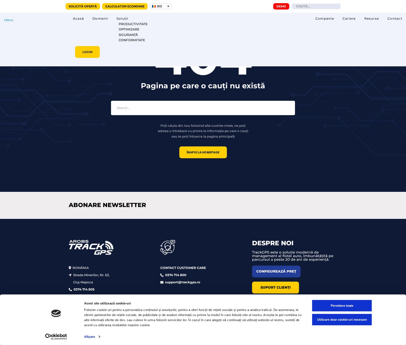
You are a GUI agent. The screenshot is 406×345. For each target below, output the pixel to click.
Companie (324, 18)
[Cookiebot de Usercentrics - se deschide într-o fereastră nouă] (56, 337)
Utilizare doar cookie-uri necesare (342, 319)
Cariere (349, 18)
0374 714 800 (175, 275)
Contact (394, 18)
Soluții (122, 18)
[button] (161, 6)
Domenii (100, 18)
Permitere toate (342, 305)
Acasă (78, 18)
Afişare (89, 336)
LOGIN (87, 52)
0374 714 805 (84, 289)
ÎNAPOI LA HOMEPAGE (203, 152)
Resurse (371, 18)
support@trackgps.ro (182, 282)
